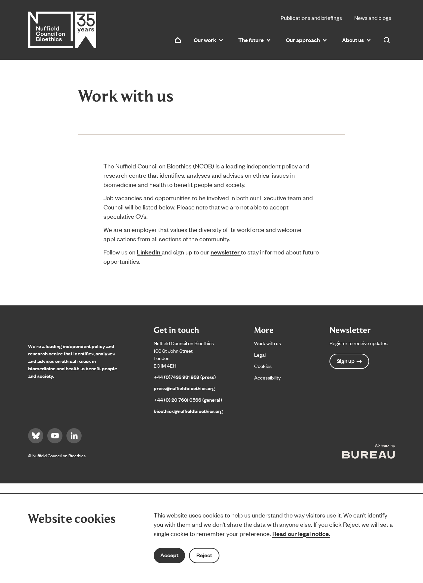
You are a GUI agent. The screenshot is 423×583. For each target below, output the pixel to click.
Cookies (263, 365)
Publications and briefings (311, 17)
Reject (204, 555)
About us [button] (353, 40)
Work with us (267, 342)
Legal (260, 354)
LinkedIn (149, 251)
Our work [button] (205, 40)
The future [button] (251, 40)
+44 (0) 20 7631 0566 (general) (188, 399)
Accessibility (267, 377)
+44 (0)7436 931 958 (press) (185, 376)
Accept (169, 555)
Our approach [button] (303, 40)
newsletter (226, 251)
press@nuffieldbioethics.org (184, 387)
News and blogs (372, 17)
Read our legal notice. (301, 533)
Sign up (346, 361)
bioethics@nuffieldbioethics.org (188, 410)
